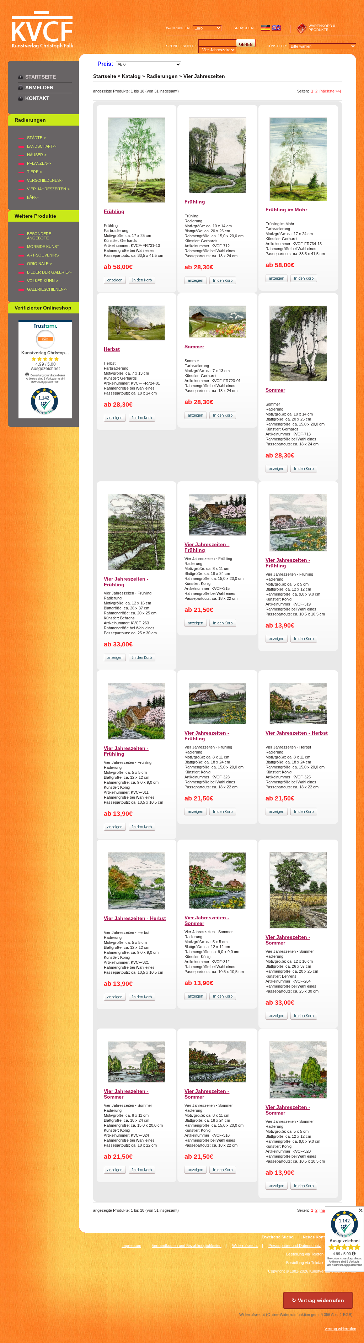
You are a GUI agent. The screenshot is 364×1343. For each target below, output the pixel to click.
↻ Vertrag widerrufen (318, 1300)
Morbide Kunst (43, 246)
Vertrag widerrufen (340, 1329)
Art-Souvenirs (43, 255)
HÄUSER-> (37, 155)
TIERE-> (34, 172)
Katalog (131, 76)
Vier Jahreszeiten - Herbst (297, 733)
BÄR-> (32, 197)
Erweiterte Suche (277, 1237)
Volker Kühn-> (42, 281)
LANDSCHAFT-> (41, 146)
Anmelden (39, 87)
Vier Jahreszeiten (204, 76)
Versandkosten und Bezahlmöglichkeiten (186, 1245)
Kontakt (37, 98)
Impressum (131, 1245)
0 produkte (322, 28)
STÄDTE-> (36, 138)
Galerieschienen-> (47, 289)
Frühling (114, 211)
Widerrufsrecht (245, 1245)
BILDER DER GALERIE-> (49, 272)
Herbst (112, 349)
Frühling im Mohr (286, 209)
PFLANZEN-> (39, 163)
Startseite (40, 77)
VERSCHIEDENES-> (45, 180)
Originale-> (39, 263)
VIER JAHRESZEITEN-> (48, 189)
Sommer (194, 346)
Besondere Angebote (39, 236)
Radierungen (162, 76)
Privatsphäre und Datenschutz (294, 1245)
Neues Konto (315, 1237)
